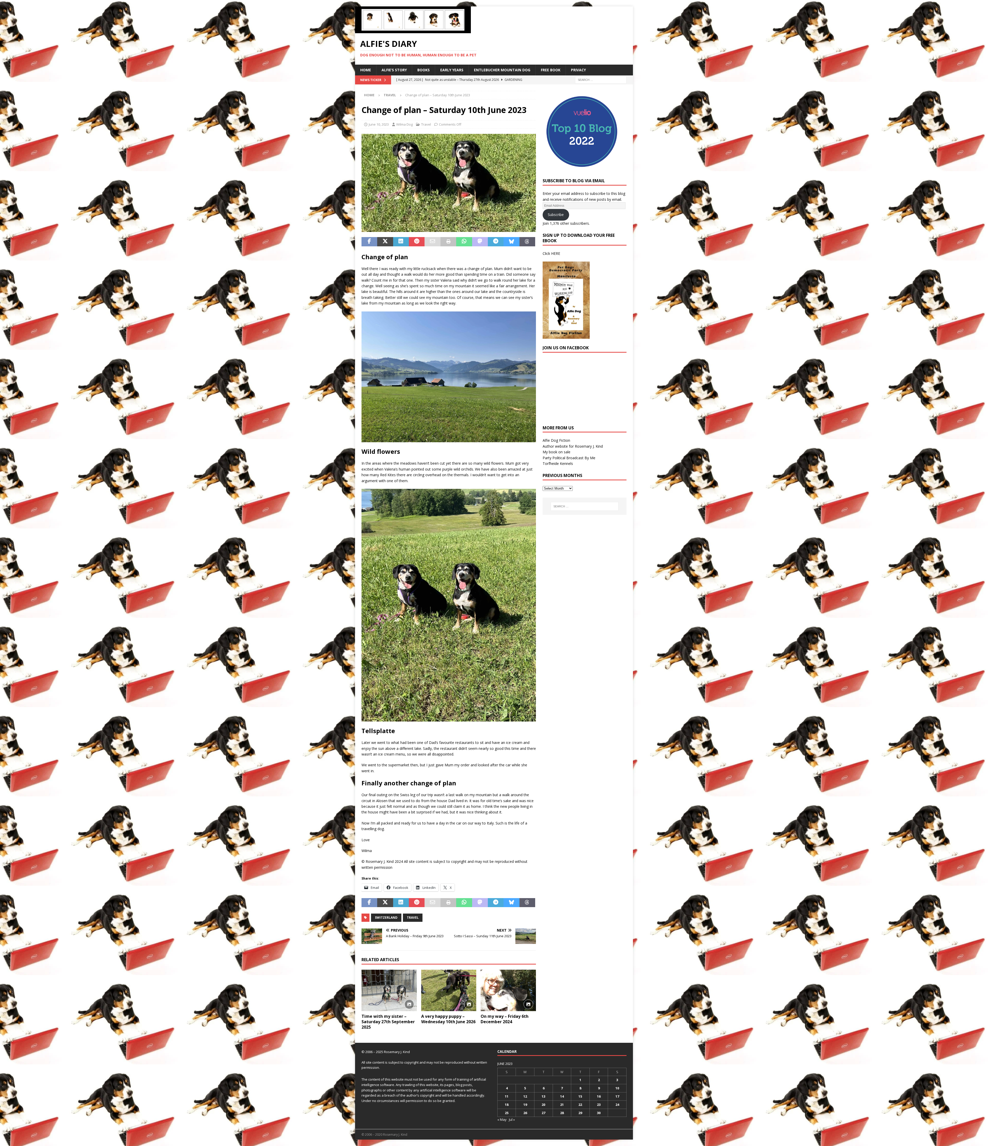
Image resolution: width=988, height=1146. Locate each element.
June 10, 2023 (379, 124)
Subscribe (556, 214)
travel (413, 917)
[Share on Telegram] (496, 241)
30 (599, 1112)
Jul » (512, 1119)
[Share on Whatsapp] (464, 241)
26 (525, 1112)
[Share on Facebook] (369, 241)
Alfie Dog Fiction (556, 440)
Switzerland (386, 917)
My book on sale (556, 451)
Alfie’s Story (394, 69)
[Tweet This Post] (385, 241)
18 (506, 1104)
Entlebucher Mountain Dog (502, 69)
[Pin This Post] (417, 241)
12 (525, 1096)
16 (599, 1096)
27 (543, 1112)
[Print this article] (448, 241)
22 (580, 1104)
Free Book (550, 69)
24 (617, 1104)
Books (423, 69)
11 (506, 1096)
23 (599, 1104)
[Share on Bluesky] (511, 241)
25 (506, 1112)
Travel (426, 124)
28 (562, 1112)
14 (562, 1096)
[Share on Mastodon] (480, 241)
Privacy (578, 69)
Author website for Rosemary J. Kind (573, 446)
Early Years (451, 69)
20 (543, 1104)
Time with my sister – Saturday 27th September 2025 (388, 1021)
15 (580, 1096)
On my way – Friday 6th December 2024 (504, 1019)
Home (365, 69)
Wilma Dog (404, 124)
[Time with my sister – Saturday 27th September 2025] (389, 990)
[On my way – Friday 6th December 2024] (508, 990)
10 (617, 1088)
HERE (555, 253)
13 (543, 1096)
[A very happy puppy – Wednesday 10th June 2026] (449, 990)
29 (580, 1112)
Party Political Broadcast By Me (569, 457)
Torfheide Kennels (558, 463)
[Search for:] (601, 79)
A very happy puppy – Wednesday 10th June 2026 (448, 1019)
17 (617, 1096)
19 (525, 1104)
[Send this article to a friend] (432, 241)
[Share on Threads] (527, 241)
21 (562, 1104)
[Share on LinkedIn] (401, 241)
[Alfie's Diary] (413, 30)
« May (502, 1119)
